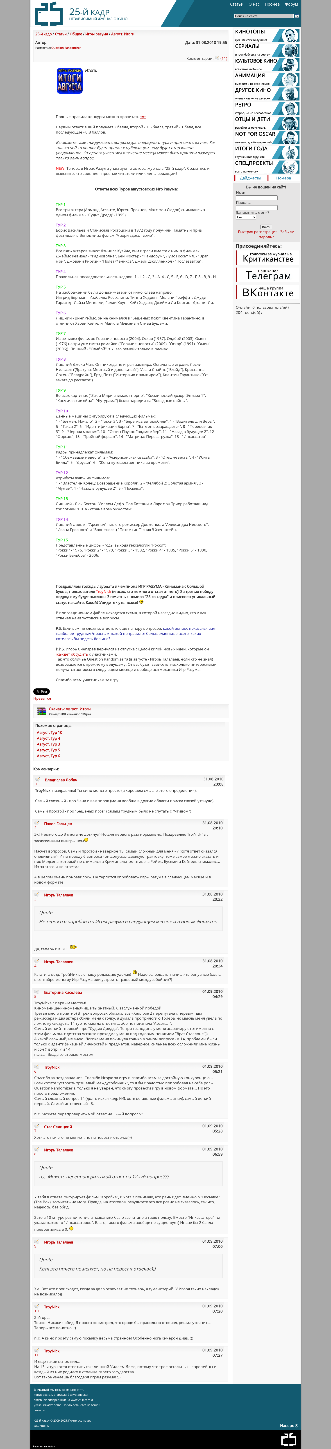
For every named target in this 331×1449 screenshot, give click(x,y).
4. (36, 965)
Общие (76, 33)
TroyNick (51, 1067)
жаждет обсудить (72, 654)
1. (37, 783)
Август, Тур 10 (49, 732)
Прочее (272, 4)
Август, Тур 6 (48, 755)
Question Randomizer (66, 48)
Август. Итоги (122, 33)
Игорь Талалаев (58, 895)
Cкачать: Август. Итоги (70, 708)
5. (36, 996)
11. (37, 1354)
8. (36, 1154)
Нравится (42, 698)
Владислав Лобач (61, 779)
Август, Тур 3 (48, 744)
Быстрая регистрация (257, 231)
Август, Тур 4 (48, 738)
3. (36, 899)
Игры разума (96, 33)
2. (36, 827)
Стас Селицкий (58, 1126)
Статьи (236, 4)
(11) (223, 58)
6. (36, 1071)
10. (37, 1310)
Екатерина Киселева (63, 992)
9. (36, 1246)
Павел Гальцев (58, 823)
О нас (254, 4)
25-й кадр (43, 33)
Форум (291, 4)
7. (36, 1130)
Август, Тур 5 (48, 749)
